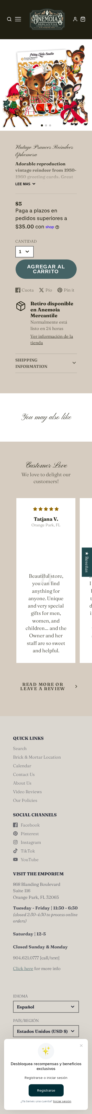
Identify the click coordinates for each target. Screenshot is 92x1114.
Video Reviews (27, 791)
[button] (42, 125)
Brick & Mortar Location (37, 757)
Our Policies (25, 800)
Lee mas (22, 184)
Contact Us (24, 774)
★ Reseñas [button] (87, 562)
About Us (22, 783)
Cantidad (26, 241)
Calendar (22, 765)
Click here (23, 968)
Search (20, 748)
